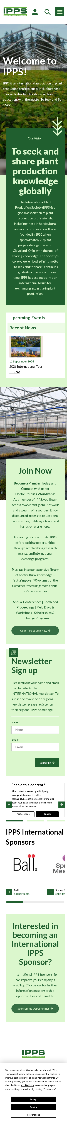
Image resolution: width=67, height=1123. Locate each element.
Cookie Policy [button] (27, 1085)
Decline (33, 1107)
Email (15, 739)
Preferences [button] (49, 1089)
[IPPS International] (15, 12)
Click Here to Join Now (33, 630)
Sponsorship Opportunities (33, 1008)
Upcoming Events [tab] (27, 317)
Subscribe (45, 762)
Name (15, 722)
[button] (9, 805)
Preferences (33, 1115)
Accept (33, 1099)
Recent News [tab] (22, 327)
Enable (47, 814)
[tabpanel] (35, 355)
